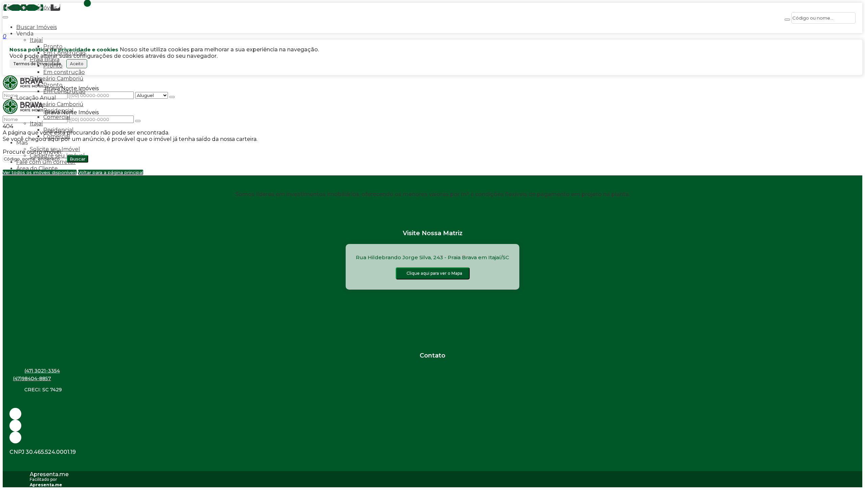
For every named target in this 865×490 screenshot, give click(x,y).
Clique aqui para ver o (434, 273)
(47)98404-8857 (32, 378)
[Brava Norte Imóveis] (432, 437)
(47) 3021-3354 (42, 371)
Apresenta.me (49, 474)
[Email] (432, 414)
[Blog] (432, 426)
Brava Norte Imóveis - (31, 7)
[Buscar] (787, 20)
